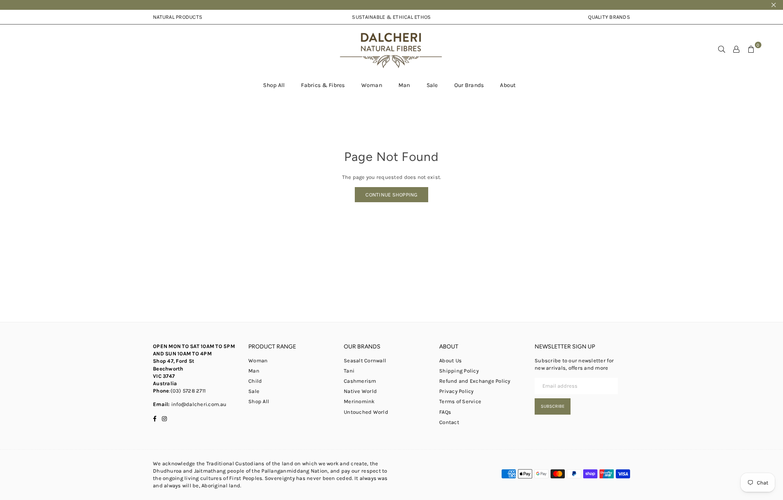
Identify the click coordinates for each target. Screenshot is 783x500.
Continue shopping (391, 195)
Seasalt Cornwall (365, 360)
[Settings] (736, 49)
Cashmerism (360, 381)
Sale (432, 85)
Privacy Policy (456, 391)
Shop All (274, 85)
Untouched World (366, 412)
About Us (450, 360)
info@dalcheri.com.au (198, 404)
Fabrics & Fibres (323, 85)
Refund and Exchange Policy (475, 381)
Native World (360, 391)
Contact (449, 422)
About (507, 85)
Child (255, 381)
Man (404, 85)
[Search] (721, 49)
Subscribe (552, 406)
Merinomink (359, 401)
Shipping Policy (459, 371)
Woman (371, 85)
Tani (349, 371)
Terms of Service (460, 401)
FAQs (445, 412)
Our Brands (469, 85)
